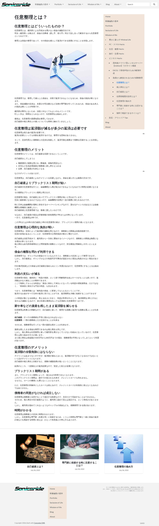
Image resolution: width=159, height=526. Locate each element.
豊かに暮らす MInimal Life (120, 40)
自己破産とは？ (123, 92)
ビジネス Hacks (115, 58)
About (117, 4)
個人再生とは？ (123, 87)
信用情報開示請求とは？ (127, 96)
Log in (142, 523)
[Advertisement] (123, 154)
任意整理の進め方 (124, 101)
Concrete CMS (39, 523)
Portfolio (58, 4)
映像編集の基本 (41, 4)
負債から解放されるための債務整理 (128, 78)
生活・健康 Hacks (116, 49)
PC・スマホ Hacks (117, 44)
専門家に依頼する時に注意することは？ (130, 106)
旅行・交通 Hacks (116, 53)
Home (107, 16)
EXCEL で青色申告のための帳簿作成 (127, 71)
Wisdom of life (94, 4)
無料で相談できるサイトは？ (129, 113)
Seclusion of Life (74, 4)
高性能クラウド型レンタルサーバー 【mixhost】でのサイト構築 (128, 64)
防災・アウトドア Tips (118, 118)
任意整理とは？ (123, 82)
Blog (108, 4)
